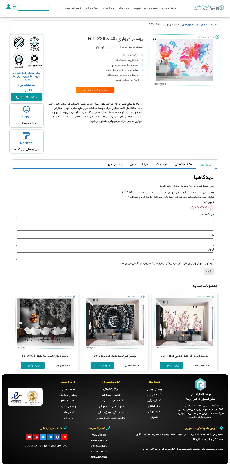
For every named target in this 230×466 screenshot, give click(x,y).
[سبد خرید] (14, 8)
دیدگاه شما (207, 214)
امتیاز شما (208, 202)
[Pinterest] (36, 437)
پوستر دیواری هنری (190, 24)
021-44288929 (99, 440)
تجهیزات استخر (72, 8)
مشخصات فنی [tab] (183, 164)
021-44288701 (99, 451)
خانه (217, 24)
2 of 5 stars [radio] (207, 207)
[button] (154, 39)
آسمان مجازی (92, 8)
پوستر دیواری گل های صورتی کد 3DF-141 (184, 356)
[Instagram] (64, 437)
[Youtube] (29, 437)
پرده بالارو (108, 8)
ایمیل (211, 249)
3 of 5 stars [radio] (202, 207)
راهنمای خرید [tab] (114, 164)
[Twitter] (43, 437)
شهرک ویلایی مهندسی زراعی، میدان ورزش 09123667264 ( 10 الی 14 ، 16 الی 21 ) (182, 449)
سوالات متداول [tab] (139, 164)
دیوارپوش (123, 8)
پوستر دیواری (168, 8)
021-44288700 (99, 446)
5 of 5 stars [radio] (192, 207)
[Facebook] (57, 437)
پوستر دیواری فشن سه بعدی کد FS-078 (45, 356)
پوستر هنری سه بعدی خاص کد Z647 (115, 356)
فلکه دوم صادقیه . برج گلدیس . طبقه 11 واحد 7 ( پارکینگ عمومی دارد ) (186, 434)
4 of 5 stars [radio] (197, 207)
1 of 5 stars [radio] (212, 207)
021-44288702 (99, 457)
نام (212, 235)
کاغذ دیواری (151, 8)
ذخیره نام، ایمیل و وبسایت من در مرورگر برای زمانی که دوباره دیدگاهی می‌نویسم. (165, 263)
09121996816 (99, 435)
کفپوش (137, 8)
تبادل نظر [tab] (205, 164)
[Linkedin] (50, 437)
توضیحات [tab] (161, 164)
